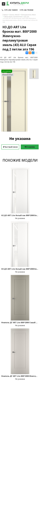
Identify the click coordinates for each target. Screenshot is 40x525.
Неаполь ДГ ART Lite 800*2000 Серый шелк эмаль (20, 322)
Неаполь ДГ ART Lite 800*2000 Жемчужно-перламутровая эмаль (20, 376)
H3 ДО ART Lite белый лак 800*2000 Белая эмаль (20, 269)
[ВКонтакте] (27, 52)
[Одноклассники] (30, 52)
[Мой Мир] (33, 52)
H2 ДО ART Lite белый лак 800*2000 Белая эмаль (20, 215)
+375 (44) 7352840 (26, 10)
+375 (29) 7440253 (11, 10)
